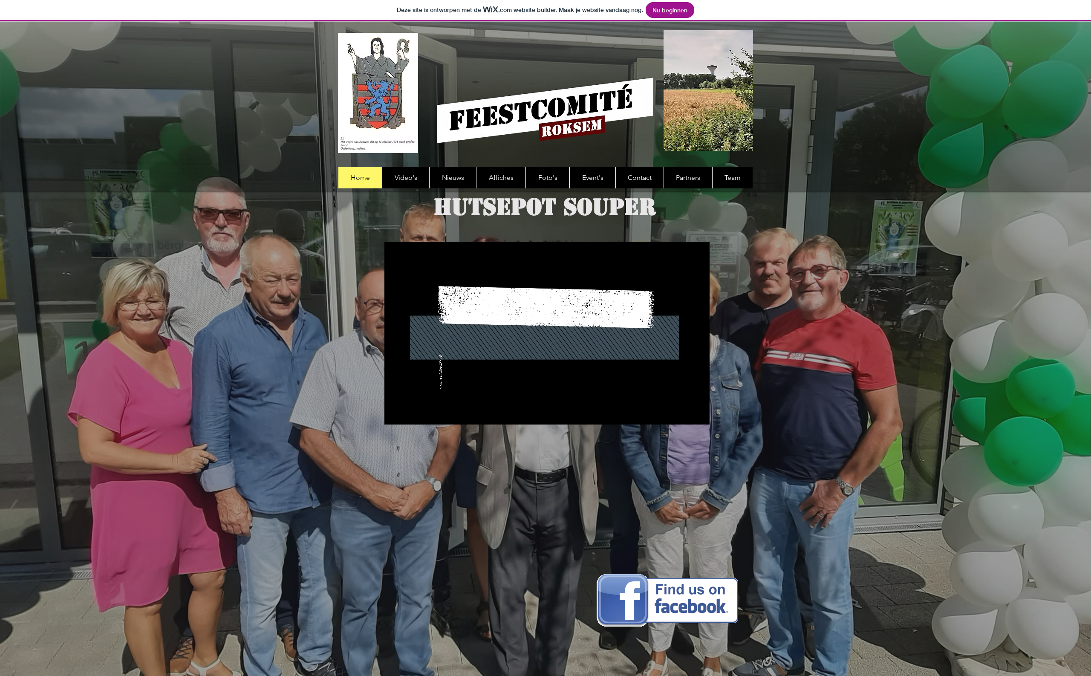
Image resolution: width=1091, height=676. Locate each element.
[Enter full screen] (698, 413)
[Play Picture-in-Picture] (683, 413)
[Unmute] (410, 413)
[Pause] (395, 413)
